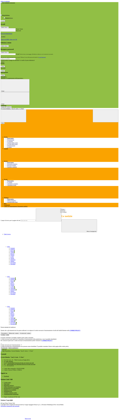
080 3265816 (9, 361)
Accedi (3, 21)
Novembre (13, 262)
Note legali (6, 384)
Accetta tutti (25, 333)
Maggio (12, 254)
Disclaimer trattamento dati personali (10, 406)
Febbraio (12, 249)
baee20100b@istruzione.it (21, 363)
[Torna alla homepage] (59, 108)
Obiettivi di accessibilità (10, 390)
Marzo (12, 251)
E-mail (17, 54)
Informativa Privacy (9, 385)
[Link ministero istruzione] (8, 2)
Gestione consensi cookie (10, 392)
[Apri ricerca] (105, 115)
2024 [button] (8, 306)
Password (18, 30)
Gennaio (12, 248)
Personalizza (4, 333)
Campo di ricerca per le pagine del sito (10, 220)
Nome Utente (19, 29)
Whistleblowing (8, 391)
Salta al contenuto (5, 1)
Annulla (3, 107)
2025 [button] (8, 276)
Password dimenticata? (6, 33)
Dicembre (12, 264)
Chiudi (2, 66)
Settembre (12, 259)
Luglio (12, 257)
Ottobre (12, 261)
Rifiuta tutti (14, 333)
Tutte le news (7, 234)
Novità (63, 210)
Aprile (12, 252)
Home (63, 209)
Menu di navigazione (91, 231)
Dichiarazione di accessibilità (11, 388)
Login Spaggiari (42, 57)
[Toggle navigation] (13, 115)
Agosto (12, 258)
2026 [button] (8, 246)
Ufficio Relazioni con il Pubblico (12, 387)
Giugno (12, 255)
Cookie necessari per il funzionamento (10, 345)
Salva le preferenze (13, 348)
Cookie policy (7, 382)
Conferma (8, 107)
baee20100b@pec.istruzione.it (21, 364)
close (2, 123)
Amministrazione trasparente (11, 394)
